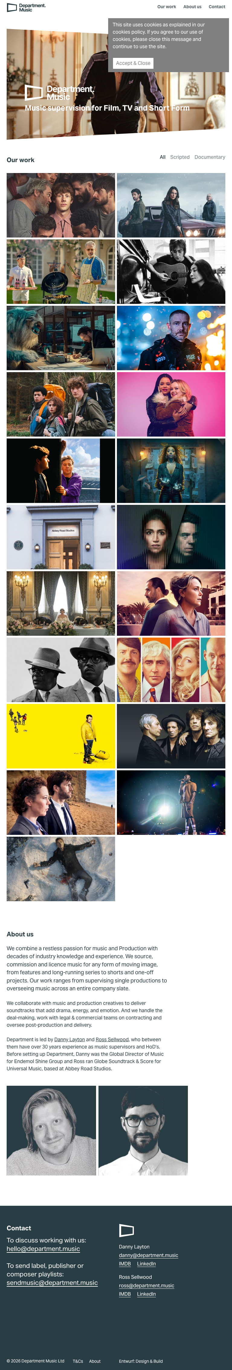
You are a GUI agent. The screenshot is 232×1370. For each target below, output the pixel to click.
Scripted (180, 157)
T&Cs (78, 1361)
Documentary (210, 157)
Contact (217, 7)
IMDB (125, 1264)
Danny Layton (69, 1039)
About (95, 1361)
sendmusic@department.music (52, 1282)
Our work (166, 7)
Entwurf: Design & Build (141, 1361)
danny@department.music (148, 1255)
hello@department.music (43, 1249)
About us (192, 7)
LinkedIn (146, 1264)
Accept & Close (133, 63)
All (163, 157)
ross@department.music (146, 1285)
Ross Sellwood (112, 1039)
